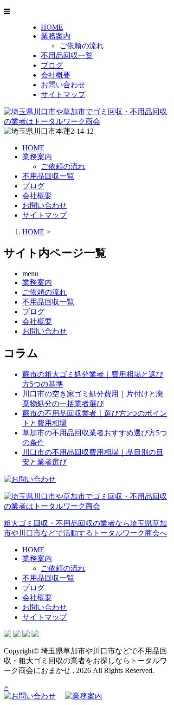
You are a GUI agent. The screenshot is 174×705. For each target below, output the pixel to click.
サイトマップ (63, 94)
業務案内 (56, 36)
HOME (52, 27)
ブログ (52, 65)
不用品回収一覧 (67, 55)
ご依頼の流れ (81, 46)
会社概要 (56, 75)
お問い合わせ (63, 85)
